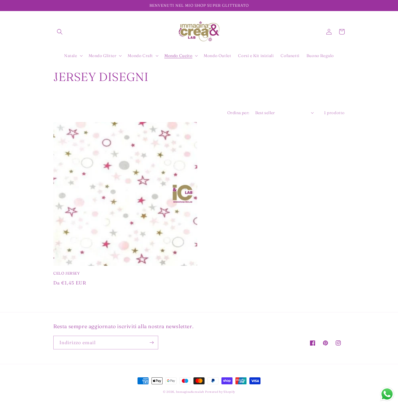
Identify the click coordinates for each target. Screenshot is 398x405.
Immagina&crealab (190, 392)
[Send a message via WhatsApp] (387, 394)
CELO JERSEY (66, 273)
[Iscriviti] (151, 342)
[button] (59, 31)
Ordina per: (238, 112)
